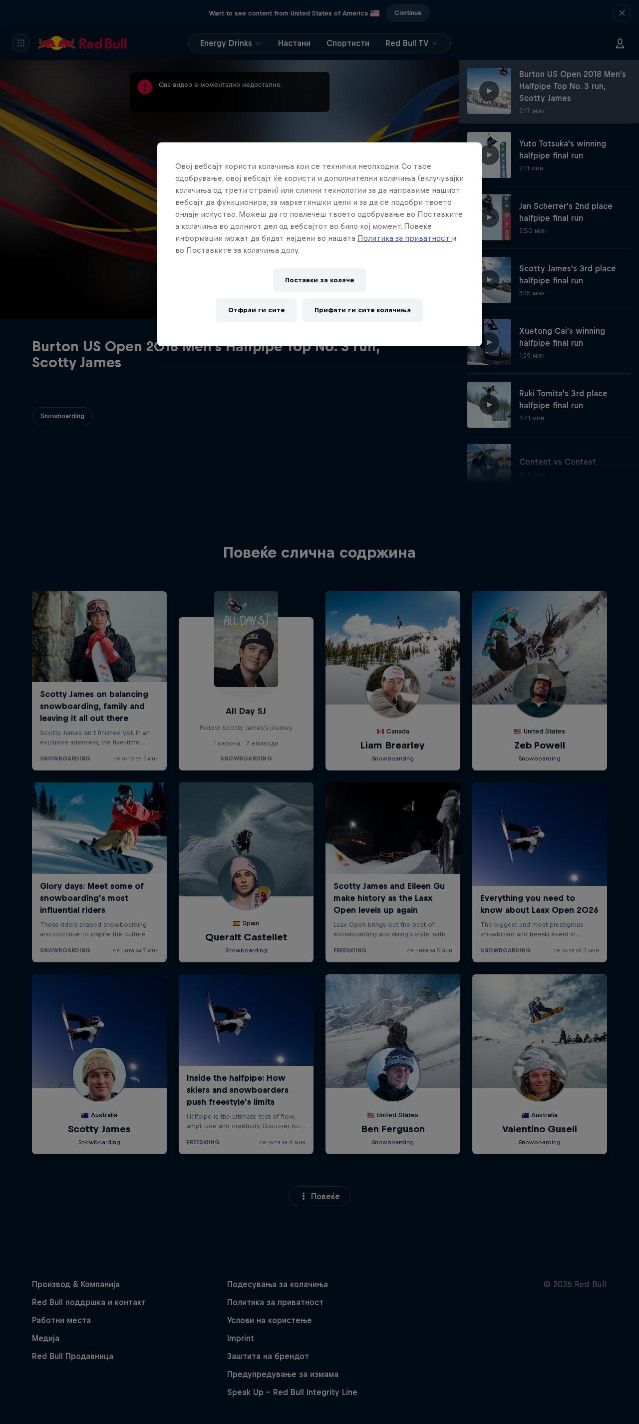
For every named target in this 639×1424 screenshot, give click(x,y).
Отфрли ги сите (256, 310)
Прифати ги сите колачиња (363, 310)
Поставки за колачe (319, 280)
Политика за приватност (404, 238)
